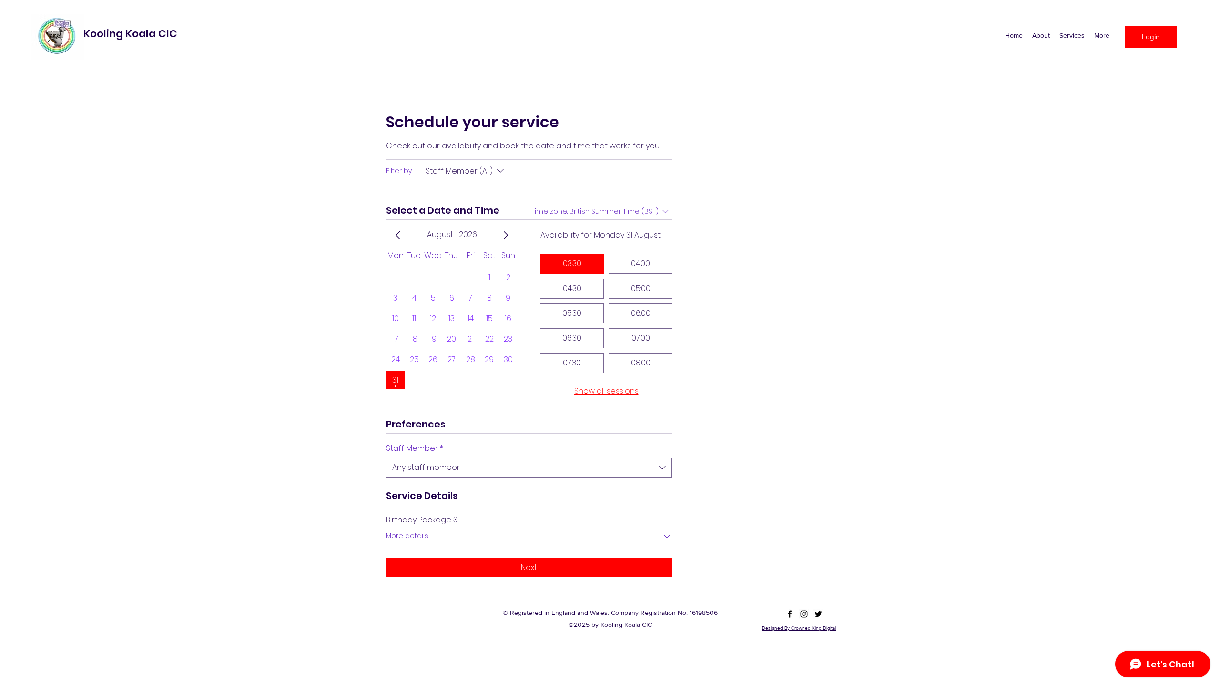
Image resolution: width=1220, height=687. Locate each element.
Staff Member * (414, 448)
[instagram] (804, 614)
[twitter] (818, 614)
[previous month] (398, 235)
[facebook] (789, 614)
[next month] (505, 235)
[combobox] (529, 468)
